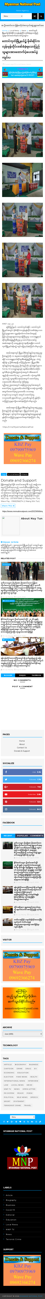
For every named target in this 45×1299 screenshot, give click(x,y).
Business (33, 1064)
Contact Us (22, 748)
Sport (7, 1101)
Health (33, 1077)
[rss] (28, 1121)
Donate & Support (22, 751)
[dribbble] (24, 1121)
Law (6, 1085)
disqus (22, 675)
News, (28, 64)
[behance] (32, 1121)
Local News (14, 30)
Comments (36, 836)
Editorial (10, 1215)
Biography (20, 1064)
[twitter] (7, 1121)
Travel (27, 1105)
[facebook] (4, 1121)
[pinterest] (16, 1121)
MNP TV (7, 1089)
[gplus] (12, 1121)
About (22, 744)
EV (35, 1069)
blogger (8, 675)
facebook (36, 675)
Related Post (8, 558)
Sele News (22, 1097)
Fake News (21, 1077)
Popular (22, 836)
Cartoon (9, 1069)
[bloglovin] (20, 1121)
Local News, (21, 64)
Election (8, 1077)
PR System (9, 1093)
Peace (20, 1093)
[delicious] (40, 1121)
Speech (34, 1097)
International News (14, 1081)
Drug (28, 1069)
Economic (6, 564)
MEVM (29, 1085)
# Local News (13, 474)
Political (9, 1097)
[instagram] (36, 1121)
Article (8, 1064)
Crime (20, 1069)
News (24, 30)
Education (23, 1073)
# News (24, 474)
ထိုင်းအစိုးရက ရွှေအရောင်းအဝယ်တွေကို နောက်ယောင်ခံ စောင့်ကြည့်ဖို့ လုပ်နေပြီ (28, 909)
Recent (8, 836)
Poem (29, 1093)
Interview (33, 1081)
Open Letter (29, 1089)
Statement (19, 1101)
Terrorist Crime (12, 1105)
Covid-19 (10, 1210)
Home (4, 30)
